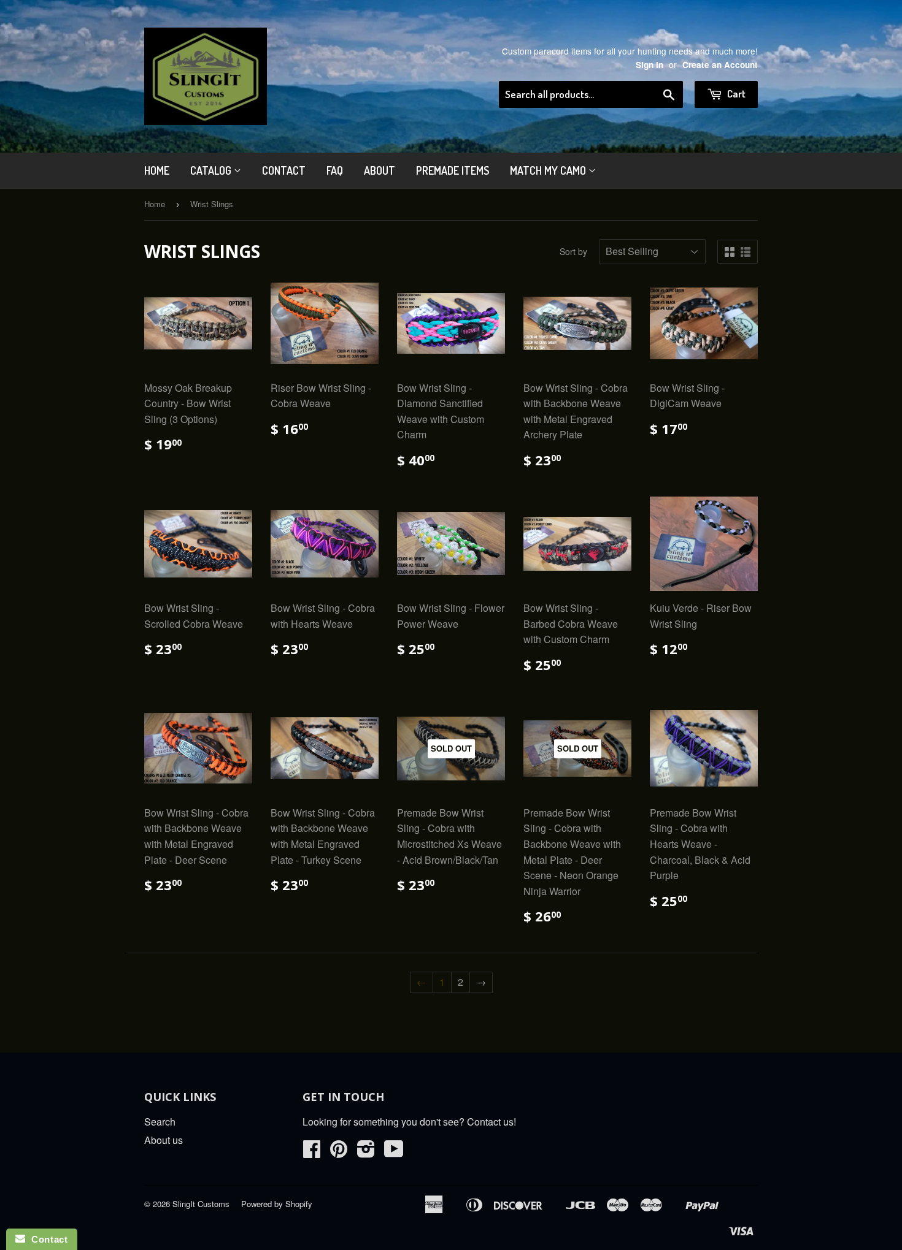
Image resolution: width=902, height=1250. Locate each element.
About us (163, 1140)
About (379, 170)
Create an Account (720, 65)
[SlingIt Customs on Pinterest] (339, 1152)
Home (156, 170)
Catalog (212, 170)
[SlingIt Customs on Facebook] (312, 1152)
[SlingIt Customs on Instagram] (366, 1152)
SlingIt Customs (200, 1204)
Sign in (649, 65)
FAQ (334, 170)
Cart (735, 93)
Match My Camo (549, 170)
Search (159, 1122)
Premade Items (452, 170)
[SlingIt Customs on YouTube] (394, 1152)
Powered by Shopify (276, 1204)
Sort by (573, 251)
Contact (284, 170)
